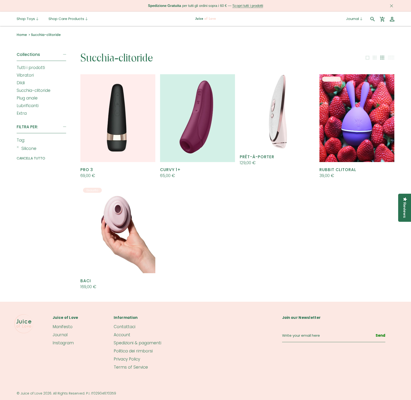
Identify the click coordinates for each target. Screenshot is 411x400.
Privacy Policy (127, 359)
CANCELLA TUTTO (31, 158)
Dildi (21, 83)
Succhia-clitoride (46, 34)
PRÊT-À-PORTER (257, 157)
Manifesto (63, 327)
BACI (85, 281)
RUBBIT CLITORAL (337, 170)
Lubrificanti (28, 106)
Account (122, 335)
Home (22, 34)
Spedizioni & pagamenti (137, 343)
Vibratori (25, 75)
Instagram (63, 343)
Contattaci (124, 327)
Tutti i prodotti (31, 67)
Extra (22, 113)
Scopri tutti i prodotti (247, 6)
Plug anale (27, 98)
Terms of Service (131, 367)
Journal (60, 335)
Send (380, 335)
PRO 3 (86, 170)
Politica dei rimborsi (133, 351)
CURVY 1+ (170, 170)
